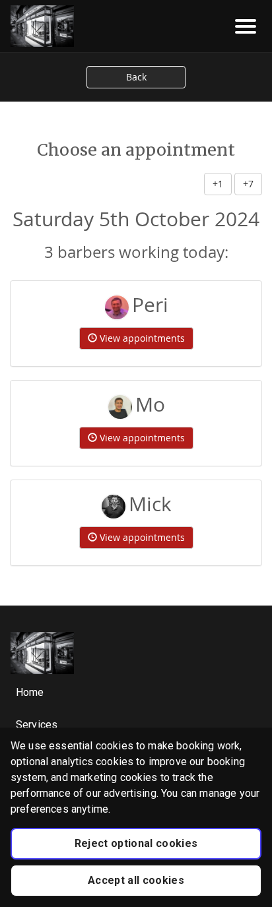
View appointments (141, 338)
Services (36, 724)
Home (30, 692)
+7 (248, 183)
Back (136, 77)
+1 (218, 183)
